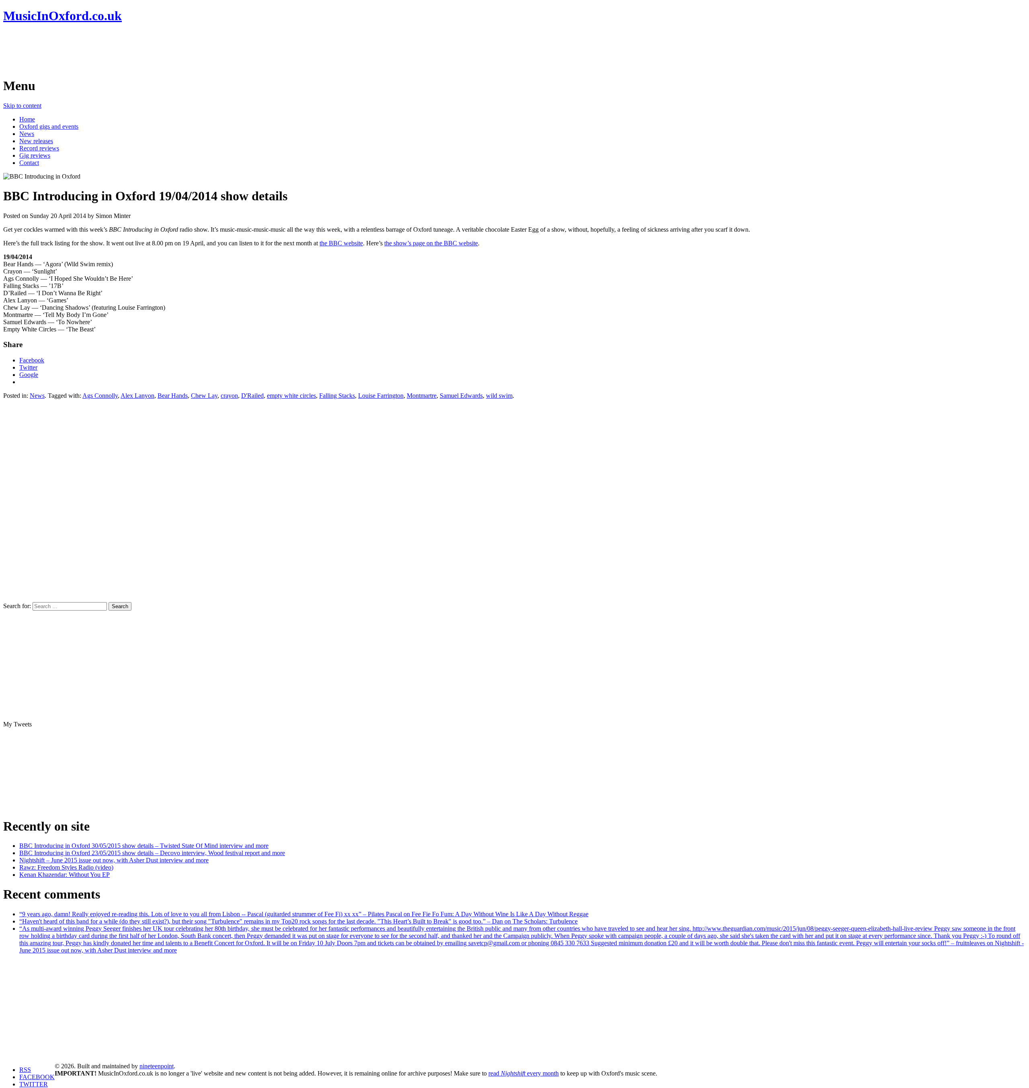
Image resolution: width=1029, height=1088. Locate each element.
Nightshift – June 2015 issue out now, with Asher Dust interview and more (114, 860)
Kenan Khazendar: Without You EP (64, 874)
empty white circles (291, 395)
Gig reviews (34, 155)
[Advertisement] (149, 50)
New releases (36, 141)
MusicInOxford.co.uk (62, 15)
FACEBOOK (37, 1077)
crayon (229, 395)
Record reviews (39, 148)
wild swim (499, 395)
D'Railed (252, 395)
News (26, 133)
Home (27, 119)
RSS (25, 1069)
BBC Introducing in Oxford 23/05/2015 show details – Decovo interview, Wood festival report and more (152, 852)
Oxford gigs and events (48, 126)
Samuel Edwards (461, 395)
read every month (523, 1073)
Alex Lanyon (137, 395)
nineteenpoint (156, 1066)
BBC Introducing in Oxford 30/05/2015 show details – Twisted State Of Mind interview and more (144, 845)
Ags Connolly (100, 395)
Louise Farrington (381, 395)
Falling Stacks (337, 395)
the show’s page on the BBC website (431, 243)
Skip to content (22, 105)
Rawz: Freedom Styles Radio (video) (66, 867)
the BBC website (341, 243)
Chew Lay (204, 395)
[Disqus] (514, 500)
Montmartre (422, 395)
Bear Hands (173, 395)
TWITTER (33, 1084)
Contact (29, 162)
